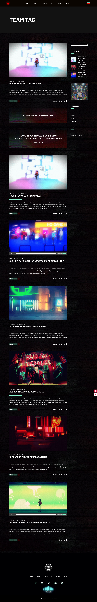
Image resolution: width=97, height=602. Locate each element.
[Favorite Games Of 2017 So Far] (38, 172)
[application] (38, 253)
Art (71, 133)
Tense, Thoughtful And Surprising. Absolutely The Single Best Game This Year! (38, 136)
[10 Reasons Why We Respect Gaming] (38, 433)
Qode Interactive (46, 598)
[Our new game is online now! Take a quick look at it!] (38, 237)
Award (74, 133)
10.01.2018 (12, 520)
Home (32, 576)
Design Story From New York (38, 115)
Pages (39, 576)
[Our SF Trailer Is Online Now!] (38, 60)
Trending (73, 121)
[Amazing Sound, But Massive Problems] (38, 499)
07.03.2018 (12, 81)
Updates (80, 135)
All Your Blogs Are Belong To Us (26, 391)
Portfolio (49, 576)
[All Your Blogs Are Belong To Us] (38, 368)
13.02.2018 (12, 324)
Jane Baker (22, 81)
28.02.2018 (12, 193)
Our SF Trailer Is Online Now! (25, 83)
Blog (58, 576)
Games (73, 115)
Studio (72, 135)
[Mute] (61, 253)
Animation (74, 112)
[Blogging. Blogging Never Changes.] (38, 303)
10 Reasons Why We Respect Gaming (28, 457)
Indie (72, 118)
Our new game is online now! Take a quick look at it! (37, 261)
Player (82, 133)
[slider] (64, 253)
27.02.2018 (12, 258)
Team (76, 135)
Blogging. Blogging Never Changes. (28, 326)
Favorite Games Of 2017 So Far (25, 195)
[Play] (11, 253)
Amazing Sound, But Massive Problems (29, 522)
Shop (65, 576)
